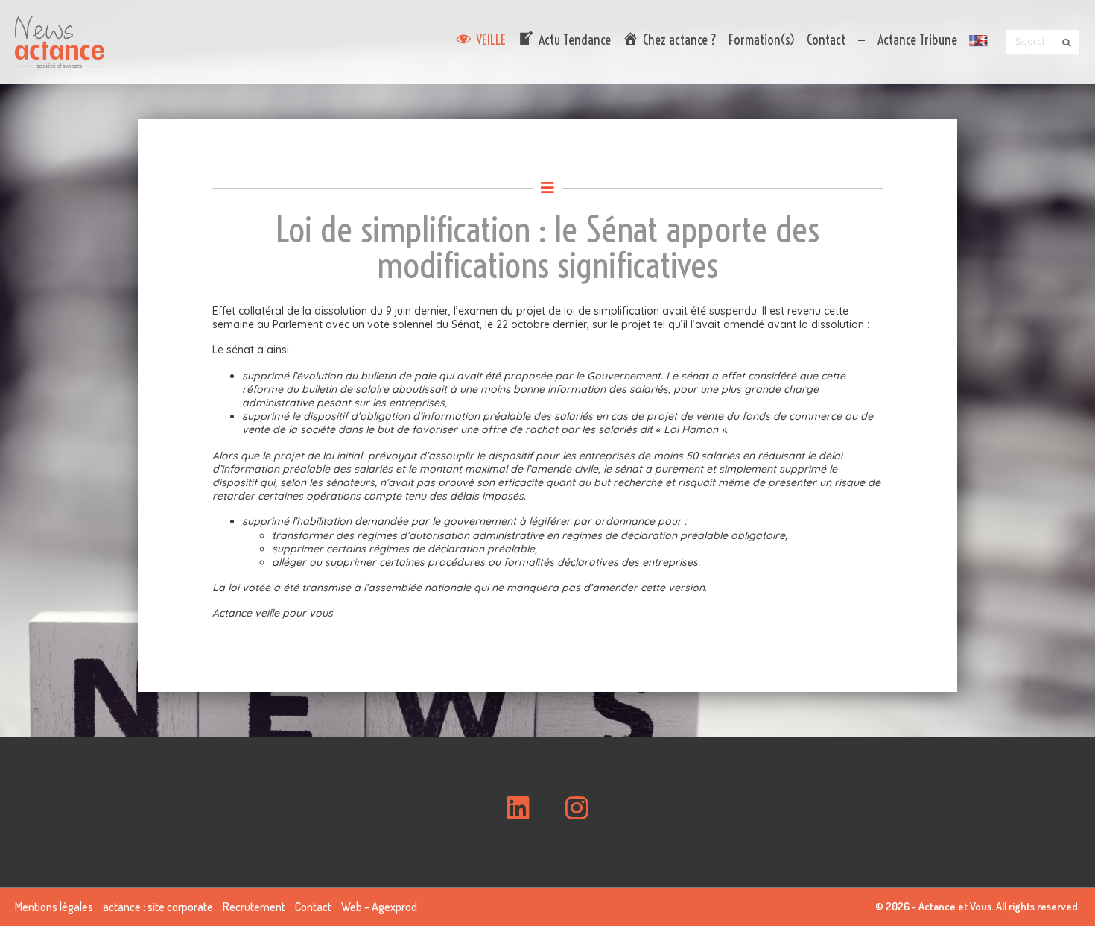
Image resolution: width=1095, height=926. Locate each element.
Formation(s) (762, 39)
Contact (826, 39)
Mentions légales (54, 906)
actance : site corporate (158, 906)
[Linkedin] (518, 808)
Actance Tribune (917, 39)
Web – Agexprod (379, 906)
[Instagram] (576, 808)
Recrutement (254, 906)
